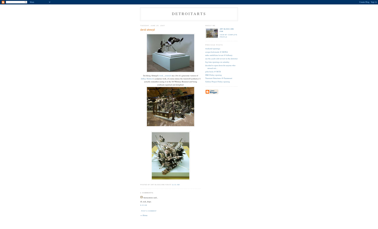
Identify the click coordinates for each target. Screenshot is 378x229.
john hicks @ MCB (213, 71)
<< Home (144, 215)
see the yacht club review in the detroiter (221, 58)
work (161, 75)
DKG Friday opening (213, 75)
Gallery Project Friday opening (217, 81)
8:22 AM (143, 205)
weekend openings (212, 48)
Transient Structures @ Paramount (218, 78)
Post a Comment (149, 211)
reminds (168, 75)
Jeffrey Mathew (147, 78)
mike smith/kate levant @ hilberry (219, 55)
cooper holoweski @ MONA (216, 52)
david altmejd (147, 29)
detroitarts (189, 13)
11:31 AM (175, 184)
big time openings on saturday (217, 62)
